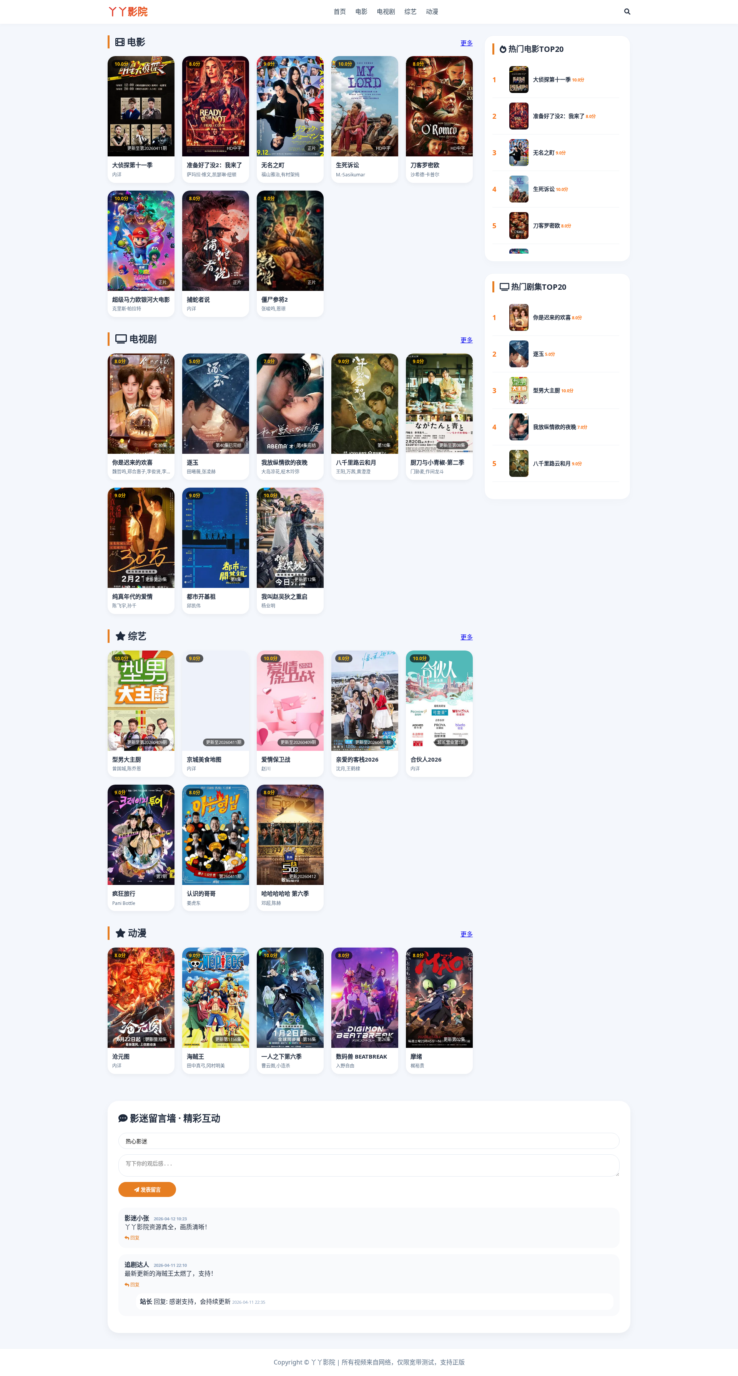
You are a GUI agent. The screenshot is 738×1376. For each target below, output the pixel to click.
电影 (361, 11)
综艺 (410, 11)
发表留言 (150, 1190)
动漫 (432, 11)
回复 (134, 1238)
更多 (466, 43)
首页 (340, 11)
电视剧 (386, 11)
